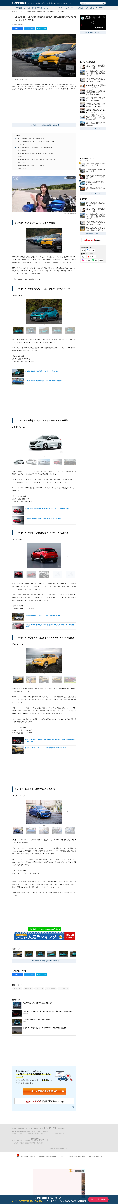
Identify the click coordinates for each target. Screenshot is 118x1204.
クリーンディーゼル (49, 586)
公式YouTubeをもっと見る (92, 32)
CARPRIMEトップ (17, 11)
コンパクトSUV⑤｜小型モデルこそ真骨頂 (30, 165)
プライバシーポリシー (47, 1134)
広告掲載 (30, 1134)
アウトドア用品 (37, 8)
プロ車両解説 (18, 8)
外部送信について (60, 1134)
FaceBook (91, 250)
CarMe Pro (59, 8)
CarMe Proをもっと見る (92, 128)
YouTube (92, 257)
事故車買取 (40, 1143)
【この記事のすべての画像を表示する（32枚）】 (44, 125)
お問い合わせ (90, 8)
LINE (96, 260)
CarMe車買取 (100, 8)
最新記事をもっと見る (92, 233)
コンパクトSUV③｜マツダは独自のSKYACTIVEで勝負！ (35, 153)
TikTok (101, 260)
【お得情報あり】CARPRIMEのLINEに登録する (45, 929)
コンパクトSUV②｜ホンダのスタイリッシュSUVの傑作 (34, 147)
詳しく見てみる (98, 1199)
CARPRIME (15, 1131)
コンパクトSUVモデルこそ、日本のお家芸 (30, 138)
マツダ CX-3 (21, 156)
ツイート (30, 28)
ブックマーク (42, 28)
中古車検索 (79, 8)
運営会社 (14, 1134)
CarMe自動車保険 (25, 1131)
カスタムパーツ (49, 8)
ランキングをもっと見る (92, 194)
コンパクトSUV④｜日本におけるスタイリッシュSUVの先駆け (36, 159)
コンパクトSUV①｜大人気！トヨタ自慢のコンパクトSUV (35, 141)
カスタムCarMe (36, 1131)
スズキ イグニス (22, 168)
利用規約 (36, 1134)
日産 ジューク (21, 162)
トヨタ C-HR (21, 144)
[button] (68, 311)
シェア (19, 28)
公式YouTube (69, 8)
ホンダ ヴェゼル (22, 150)
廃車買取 (32, 1143)
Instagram (87, 260)
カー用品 (27, 8)
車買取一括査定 (24, 1143)
